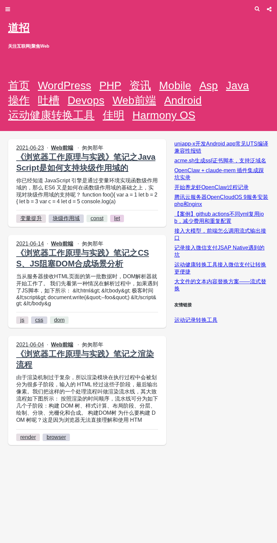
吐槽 (48, 100)
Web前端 (134, 100)
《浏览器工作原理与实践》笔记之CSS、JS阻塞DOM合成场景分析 (82, 258)
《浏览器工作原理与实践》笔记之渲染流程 (85, 359)
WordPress (64, 85)
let (117, 218)
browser (56, 437)
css (39, 320)
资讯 (140, 85)
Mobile (175, 85)
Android (183, 100)
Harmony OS (163, 115)
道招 (19, 28)
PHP (110, 85)
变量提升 (31, 218)
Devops (86, 100)
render (28, 437)
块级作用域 (66, 218)
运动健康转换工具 (51, 115)
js (22, 320)
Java (237, 85)
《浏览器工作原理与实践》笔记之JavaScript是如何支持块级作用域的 (85, 162)
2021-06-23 (30, 148)
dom (59, 320)
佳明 (113, 115)
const (97, 218)
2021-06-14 (30, 244)
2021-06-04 (30, 344)
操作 (19, 100)
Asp (208, 85)
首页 (19, 85)
